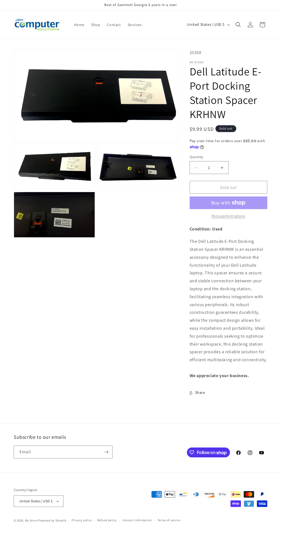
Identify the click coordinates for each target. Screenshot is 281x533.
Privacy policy (82, 520)
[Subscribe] (106, 452)
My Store (31, 520)
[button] (238, 25)
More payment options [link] (228, 216)
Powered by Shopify (52, 520)
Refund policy (107, 520)
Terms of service (169, 520)
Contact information (137, 520)
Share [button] (200, 392)
